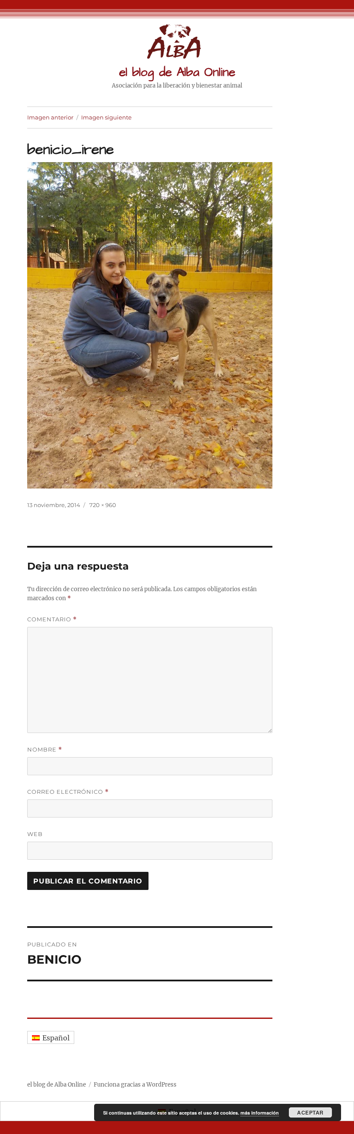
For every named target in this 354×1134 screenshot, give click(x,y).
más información (259, 1112)
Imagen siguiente (106, 117)
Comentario (52, 619)
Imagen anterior (50, 117)
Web (35, 833)
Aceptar (310, 1112)
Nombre (44, 749)
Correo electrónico (68, 792)
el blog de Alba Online (177, 72)
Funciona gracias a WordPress (135, 1084)
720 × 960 (102, 504)
